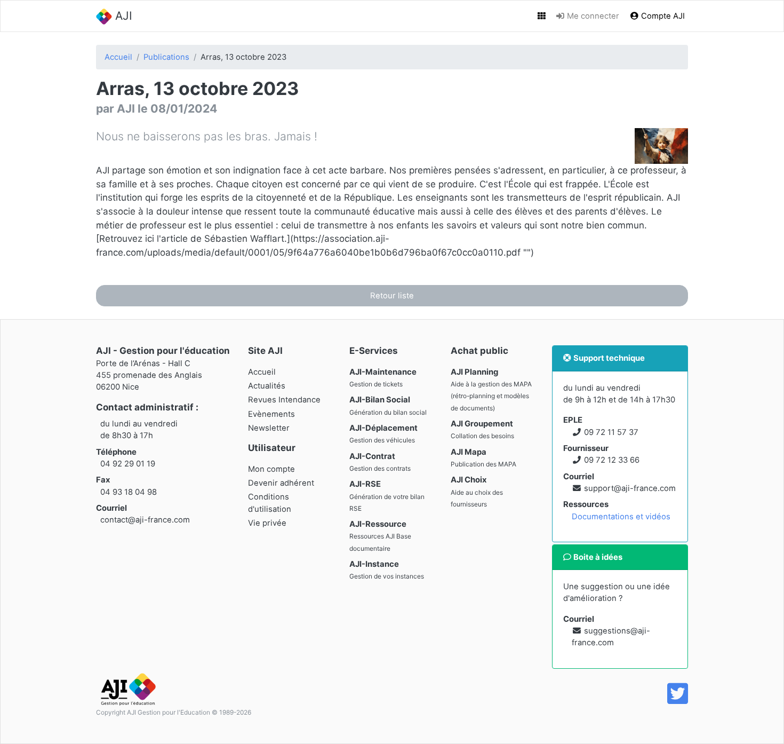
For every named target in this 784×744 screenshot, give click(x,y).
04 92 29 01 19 (127, 464)
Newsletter (269, 428)
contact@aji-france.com (145, 520)
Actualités (266, 386)
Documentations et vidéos (621, 516)
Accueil (118, 57)
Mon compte (271, 469)
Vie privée (267, 523)
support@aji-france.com (630, 488)
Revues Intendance (284, 400)
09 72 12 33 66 (611, 460)
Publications (166, 57)
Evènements (271, 414)
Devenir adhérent (281, 483)
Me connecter (592, 16)
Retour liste (392, 295)
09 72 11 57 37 (611, 432)
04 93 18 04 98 (128, 492)
